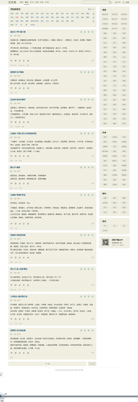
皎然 (124, 184)
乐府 (22, 13)
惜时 (114, 119)
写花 (124, 47)
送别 (32, 13)
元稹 (57, 17)
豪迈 (20, 160)
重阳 (105, 90)
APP (119, 2)
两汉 (22, 21)
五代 (47, 21)
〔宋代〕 (18, 35)
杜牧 (42, 17)
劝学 (37, 13)
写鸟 (124, 66)
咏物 (105, 38)
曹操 (87, 17)
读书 (105, 119)
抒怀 (16, 262)
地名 (105, 76)
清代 (72, 21)
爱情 (124, 100)
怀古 (114, 90)
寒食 (114, 81)
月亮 (114, 57)
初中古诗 (114, 19)
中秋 (124, 85)
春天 (52, 13)
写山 (105, 62)
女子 (16, 188)
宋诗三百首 (21, 65)
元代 (62, 21)
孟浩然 (114, 156)
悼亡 (77, 13)
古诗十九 (114, 28)
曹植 (105, 184)
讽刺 (11, 160)
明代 (67, 21)
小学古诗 (105, 19)
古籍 (37, 2)
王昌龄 (114, 184)
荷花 (114, 52)
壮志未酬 (17, 126)
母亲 (105, 114)
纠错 (82, 370)
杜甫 (27, 17)
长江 (124, 62)
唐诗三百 (105, 14)
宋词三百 (124, 14)
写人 (11, 323)
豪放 (114, 123)
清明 (124, 81)
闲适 (16, 228)
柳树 (105, 57)
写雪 (105, 47)
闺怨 (124, 104)
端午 (105, 85)
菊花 (124, 52)
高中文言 (124, 24)
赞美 (16, 323)
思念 (16, 93)
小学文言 (105, 24)
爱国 (87, 13)
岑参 (67, 17)
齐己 (72, 17)
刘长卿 (114, 175)
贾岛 (77, 17)
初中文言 (114, 24)
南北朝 (33, 21)
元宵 (105, 81)
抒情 (11, 126)
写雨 (124, 43)
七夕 (114, 85)
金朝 (57, 21)
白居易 (114, 137)
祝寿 (19, 289)
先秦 (17, 21)
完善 (92, 60)
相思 (20, 188)
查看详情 (2, 394)
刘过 (15, 35)
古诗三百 (114, 14)
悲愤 (72, 13)
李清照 (124, 142)
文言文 (33, 25)
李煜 (52, 17)
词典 (2, 401)
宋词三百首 (13, 65)
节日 (114, 76)
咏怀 (82, 13)
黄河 (105, 66)
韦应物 (124, 170)
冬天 (67, 13)
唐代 (42, 21)
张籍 (124, 180)
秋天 (62, 13)
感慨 (23, 126)
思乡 (105, 100)
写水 (114, 62)
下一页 (47, 364)
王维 (37, 17)
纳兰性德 (105, 151)
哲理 (114, 104)
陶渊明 (105, 156)
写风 (114, 47)
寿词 (24, 289)
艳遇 (11, 357)
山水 (124, 57)
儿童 (47, 13)
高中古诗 (124, 19)
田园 (114, 71)
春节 (124, 76)
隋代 (37, 21)
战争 (124, 114)
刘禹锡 (105, 146)
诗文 (26, 2)
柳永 (82, 17)
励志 (105, 104)
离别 (11, 93)
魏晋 (27, 21)
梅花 (105, 52)
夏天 (57, 13)
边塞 (42, 13)
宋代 (52, 21)
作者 (42, 2)
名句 (32, 2)
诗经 (17, 13)
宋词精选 (105, 28)
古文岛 (12, 2)
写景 (124, 33)
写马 (105, 71)
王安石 (105, 165)
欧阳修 (124, 165)
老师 (124, 109)
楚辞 (27, 13)
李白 (22, 17)
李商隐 (124, 146)
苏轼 (32, 17)
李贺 (114, 180)
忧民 (124, 119)
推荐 (21, 2)
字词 (47, 2)
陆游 (47, 17)
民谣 (124, 123)
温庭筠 (124, 175)
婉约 (28, 65)
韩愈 (62, 17)
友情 (11, 228)
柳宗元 (114, 161)
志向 (20, 262)
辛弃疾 (114, 142)
